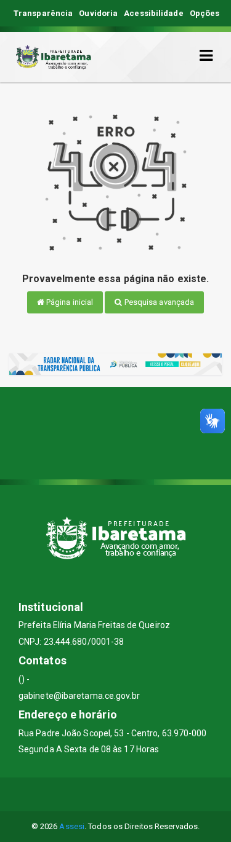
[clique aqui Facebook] (115, 794)
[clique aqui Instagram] (145, 794)
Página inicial (69, 302)
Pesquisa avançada (159, 302)
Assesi (71, 826)
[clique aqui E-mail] (86, 794)
